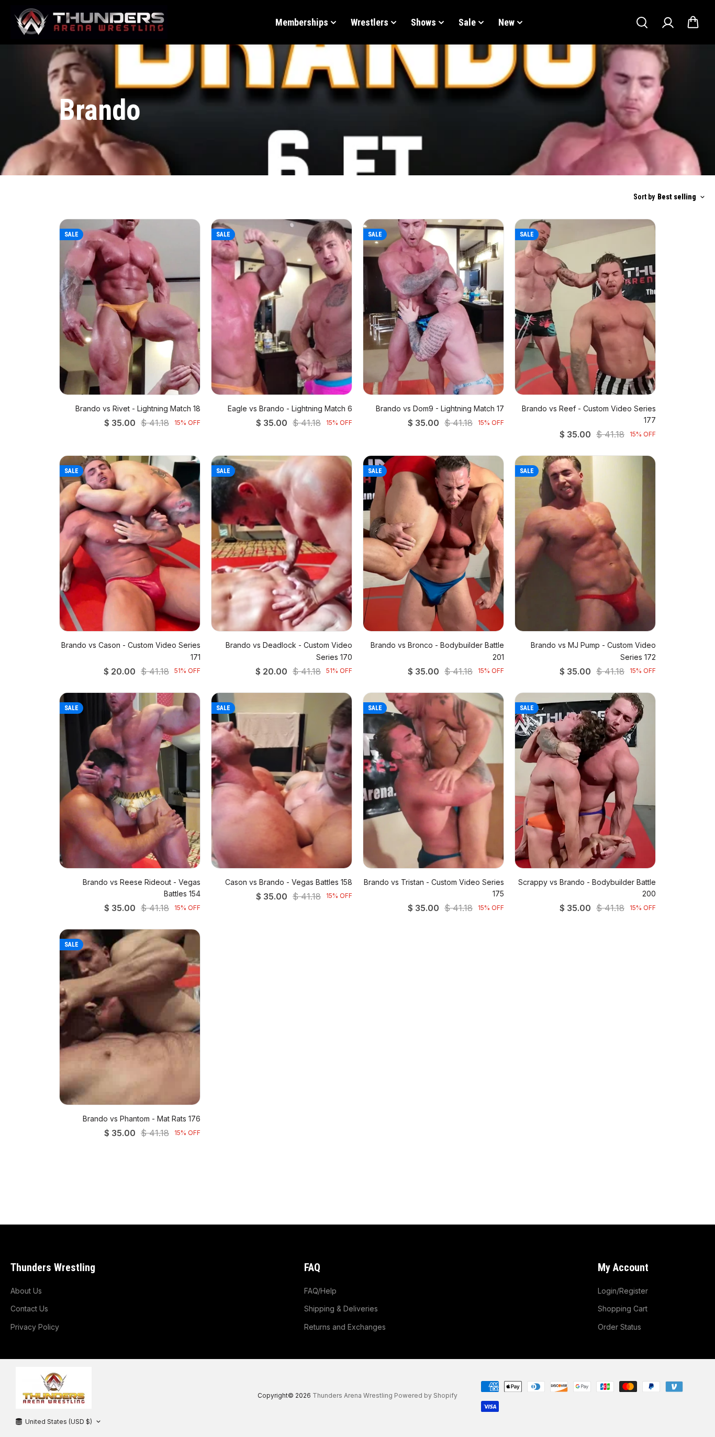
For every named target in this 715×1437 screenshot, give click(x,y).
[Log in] (667, 22)
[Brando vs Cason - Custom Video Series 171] (130, 543)
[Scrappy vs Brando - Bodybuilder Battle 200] (585, 780)
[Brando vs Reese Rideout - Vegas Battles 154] (130, 780)
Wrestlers (369, 22)
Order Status (619, 1326)
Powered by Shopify (425, 1395)
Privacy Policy (34, 1326)
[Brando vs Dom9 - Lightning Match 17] (433, 307)
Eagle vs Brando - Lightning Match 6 (290, 408)
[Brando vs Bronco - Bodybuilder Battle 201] (433, 543)
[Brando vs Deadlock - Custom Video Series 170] (281, 543)
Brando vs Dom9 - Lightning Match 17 (440, 408)
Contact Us (29, 1308)
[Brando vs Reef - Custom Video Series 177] (585, 307)
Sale (467, 22)
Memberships (301, 22)
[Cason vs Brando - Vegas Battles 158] (281, 780)
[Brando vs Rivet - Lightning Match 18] (130, 307)
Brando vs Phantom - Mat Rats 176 (141, 1118)
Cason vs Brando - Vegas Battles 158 (288, 882)
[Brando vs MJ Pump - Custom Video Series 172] (585, 543)
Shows (423, 22)
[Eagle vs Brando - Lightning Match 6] (281, 307)
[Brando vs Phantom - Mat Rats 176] (130, 1017)
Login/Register (623, 1290)
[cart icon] (693, 22)
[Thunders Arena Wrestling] (88, 22)
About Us (26, 1290)
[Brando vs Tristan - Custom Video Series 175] (433, 780)
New (506, 22)
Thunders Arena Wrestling (352, 1395)
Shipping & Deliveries (341, 1308)
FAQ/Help (320, 1290)
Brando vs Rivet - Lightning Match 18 (137, 408)
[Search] (641, 22)
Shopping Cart (622, 1308)
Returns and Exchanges (345, 1326)
